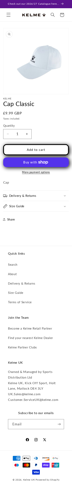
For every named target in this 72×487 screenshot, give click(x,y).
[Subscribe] (59, 424)
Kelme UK (29, 479)
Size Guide (15, 292)
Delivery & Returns (21, 283)
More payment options (36, 172)
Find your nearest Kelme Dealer (30, 338)
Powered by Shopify (47, 479)
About (12, 274)
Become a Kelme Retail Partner (30, 328)
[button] (8, 14)
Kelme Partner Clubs (22, 347)
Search (12, 264)
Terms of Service (20, 302)
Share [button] (11, 219)
